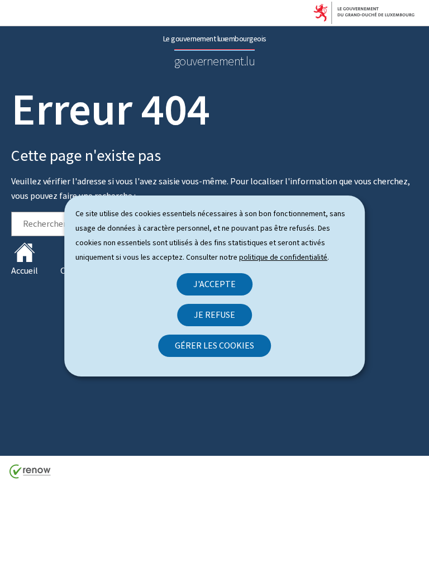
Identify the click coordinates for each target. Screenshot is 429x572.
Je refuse (214, 315)
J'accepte (214, 284)
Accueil (24, 271)
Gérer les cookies (214, 345)
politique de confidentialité (283, 257)
